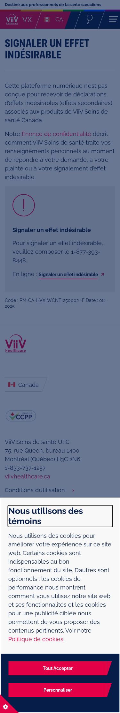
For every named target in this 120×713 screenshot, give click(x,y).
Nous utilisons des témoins (45, 516)
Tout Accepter (58, 668)
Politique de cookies (35, 639)
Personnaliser (58, 690)
